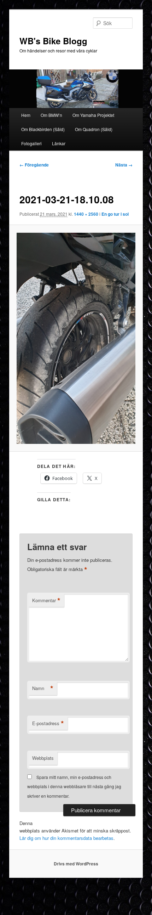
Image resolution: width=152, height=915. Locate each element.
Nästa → (124, 165)
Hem (25, 115)
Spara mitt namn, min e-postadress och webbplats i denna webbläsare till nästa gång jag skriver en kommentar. (74, 786)
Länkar (58, 143)
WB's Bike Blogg (53, 41)
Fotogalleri (31, 143)
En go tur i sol (115, 214)
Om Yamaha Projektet (93, 115)
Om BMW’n (51, 115)
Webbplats (43, 758)
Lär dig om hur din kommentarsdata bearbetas (66, 838)
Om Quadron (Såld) (93, 129)
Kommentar (46, 600)
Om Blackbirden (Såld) (43, 129)
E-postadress (48, 723)
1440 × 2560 (86, 214)
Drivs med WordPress (76, 863)
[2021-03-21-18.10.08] (76, 338)
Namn (42, 688)
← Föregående (34, 165)
